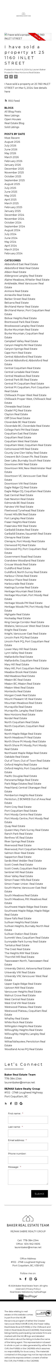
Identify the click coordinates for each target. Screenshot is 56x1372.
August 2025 (12, 184)
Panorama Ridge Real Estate (21, 780)
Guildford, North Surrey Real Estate (25, 572)
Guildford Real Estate (17, 568)
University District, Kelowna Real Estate (27, 968)
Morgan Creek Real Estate (20, 695)
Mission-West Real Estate (19, 687)
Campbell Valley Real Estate (21, 341)
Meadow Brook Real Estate (20, 672)
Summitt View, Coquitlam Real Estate (26, 937)
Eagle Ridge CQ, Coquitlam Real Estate (27, 491)
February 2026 (13, 161)
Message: (13, 1167)
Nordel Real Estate (15, 718)
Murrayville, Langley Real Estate (23, 710)
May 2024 (10, 241)
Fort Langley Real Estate (19, 518)
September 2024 (14, 226)
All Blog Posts (12, 111)
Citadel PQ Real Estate (18, 410)
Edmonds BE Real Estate (19, 502)
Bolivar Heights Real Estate (20, 318)
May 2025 (10, 195)
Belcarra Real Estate (16, 302)
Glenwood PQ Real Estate (20, 545)
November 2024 (14, 218)
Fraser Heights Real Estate (20, 522)
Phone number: (17, 1153)
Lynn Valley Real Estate (18, 652)
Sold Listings (11, 127)
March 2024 (11, 249)
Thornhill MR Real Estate (19, 957)
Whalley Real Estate (16, 1018)
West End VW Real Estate (19, 1003)
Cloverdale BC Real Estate (20, 422)
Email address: (16, 1140)
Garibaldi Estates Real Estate (21, 529)
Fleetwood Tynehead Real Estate (24, 510)
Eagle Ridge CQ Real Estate (20, 487)
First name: (14, 1113)
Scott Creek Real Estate (18, 864)
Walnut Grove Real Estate (20, 995)
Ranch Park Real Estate (18, 833)
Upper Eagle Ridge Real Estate (23, 983)
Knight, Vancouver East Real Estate (25, 633)
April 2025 (10, 199)
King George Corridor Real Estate (24, 622)
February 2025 (13, 207)
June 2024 (10, 238)
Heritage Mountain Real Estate (22, 591)
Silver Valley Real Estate (18, 876)
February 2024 (13, 253)
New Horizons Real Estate (27, 72)
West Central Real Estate (19, 999)
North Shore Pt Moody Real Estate (25, 741)
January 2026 (12, 164)
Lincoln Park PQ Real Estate (21, 637)
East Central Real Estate (18, 495)
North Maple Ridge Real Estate (23, 733)
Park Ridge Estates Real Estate (22, 783)
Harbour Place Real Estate (20, 579)
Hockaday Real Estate (17, 618)
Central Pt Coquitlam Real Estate (24, 383)
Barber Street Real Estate (19, 299)
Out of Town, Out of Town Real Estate (27, 760)
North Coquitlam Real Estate (21, 722)
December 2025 (14, 168)
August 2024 (12, 230)
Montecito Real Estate (17, 691)
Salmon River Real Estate (19, 853)
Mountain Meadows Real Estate (23, 703)
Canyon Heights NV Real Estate (23, 345)
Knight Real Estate (15, 629)
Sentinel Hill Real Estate (18, 872)
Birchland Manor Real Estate (21, 306)
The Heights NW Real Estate (21, 953)
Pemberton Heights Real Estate (23, 795)
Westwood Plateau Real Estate (23, 1007)
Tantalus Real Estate (16, 945)
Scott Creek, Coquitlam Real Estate (25, 868)
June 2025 (10, 191)
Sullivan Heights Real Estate (21, 922)
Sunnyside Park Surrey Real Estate (25, 941)
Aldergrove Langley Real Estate (23, 275)
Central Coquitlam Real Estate (22, 368)
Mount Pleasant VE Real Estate (23, 699)
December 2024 (14, 215)
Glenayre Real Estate (17, 537)
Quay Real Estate (14, 826)
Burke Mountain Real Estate (21, 329)
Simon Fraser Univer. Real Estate (23, 883)
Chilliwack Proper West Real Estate (25, 395)
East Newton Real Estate (19, 499)
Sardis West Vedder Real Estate (23, 860)
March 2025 (11, 203)
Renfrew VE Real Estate (18, 837)
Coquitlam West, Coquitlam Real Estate (28, 445)
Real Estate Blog (14, 123)
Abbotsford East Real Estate (21, 264)
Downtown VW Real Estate (20, 483)
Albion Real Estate (15, 272)
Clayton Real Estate (16, 414)
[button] (5, 1103)
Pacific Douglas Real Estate (20, 776)
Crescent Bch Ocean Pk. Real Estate (26, 456)
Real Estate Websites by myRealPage (28, 1292)
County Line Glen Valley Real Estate (25, 452)
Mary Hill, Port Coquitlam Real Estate (26, 668)
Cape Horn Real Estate (18, 352)
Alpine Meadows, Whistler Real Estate (26, 279)
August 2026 (12, 141)
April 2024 (10, 245)
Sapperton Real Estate (18, 857)
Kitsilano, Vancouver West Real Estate (26, 626)
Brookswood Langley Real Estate (24, 325)
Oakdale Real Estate (16, 756)
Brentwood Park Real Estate (21, 322)
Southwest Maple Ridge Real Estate (25, 906)
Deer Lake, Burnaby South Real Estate (27, 460)
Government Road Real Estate (22, 556)
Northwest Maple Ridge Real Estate (25, 753)
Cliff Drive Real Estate (17, 418)
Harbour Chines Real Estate (20, 576)
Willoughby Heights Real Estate (23, 1030)
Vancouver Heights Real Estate (23, 991)
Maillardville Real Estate (18, 656)
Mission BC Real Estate (17, 679)
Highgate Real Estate (17, 614)
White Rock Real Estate (18, 1022)
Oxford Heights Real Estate (20, 764)
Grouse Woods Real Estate (20, 564)
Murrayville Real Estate (18, 706)
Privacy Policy (33, 1289)
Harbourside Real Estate (19, 583)
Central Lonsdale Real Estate (21, 372)
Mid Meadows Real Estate (19, 676)
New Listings (11, 115)
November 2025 (14, 172)
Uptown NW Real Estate (19, 987)
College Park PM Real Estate (21, 429)
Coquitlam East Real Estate (20, 433)
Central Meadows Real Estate (21, 376)
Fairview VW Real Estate (18, 506)
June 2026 (10, 149)
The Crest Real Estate (17, 949)
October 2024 (12, 222)
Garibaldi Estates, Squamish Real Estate (27, 533)
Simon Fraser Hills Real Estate (22, 880)
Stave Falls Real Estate (17, 918)
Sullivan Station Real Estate (20, 934)
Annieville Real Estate (17, 295)
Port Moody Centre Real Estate (23, 814)
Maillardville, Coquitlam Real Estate (25, 660)
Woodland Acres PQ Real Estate (23, 1049)
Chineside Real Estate (17, 406)
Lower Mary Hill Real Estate (20, 649)
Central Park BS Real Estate (21, 379)
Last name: (14, 1126)
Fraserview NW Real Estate (20, 526)
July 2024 (10, 234)
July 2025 (10, 188)
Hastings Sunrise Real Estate (21, 587)
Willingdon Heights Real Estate (23, 1026)
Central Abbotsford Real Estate (23, 356)
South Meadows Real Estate (21, 895)
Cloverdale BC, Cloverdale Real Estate (27, 425)
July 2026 (10, 145)
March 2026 (11, 157)
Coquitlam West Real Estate (21, 441)
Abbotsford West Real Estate (21, 268)
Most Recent (12, 138)
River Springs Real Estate (19, 841)
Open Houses (12, 119)
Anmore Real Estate (16, 291)
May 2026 (10, 153)
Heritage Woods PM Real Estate (23, 603)
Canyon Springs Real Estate (20, 348)
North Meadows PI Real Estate (22, 737)
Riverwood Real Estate (18, 845)
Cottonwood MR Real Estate (21, 449)
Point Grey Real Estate (18, 806)
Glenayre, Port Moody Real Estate (24, 541)
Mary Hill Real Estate (16, 664)
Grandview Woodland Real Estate (24, 560)
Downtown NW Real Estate (20, 464)
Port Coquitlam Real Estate (20, 810)
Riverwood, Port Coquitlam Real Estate (27, 849)
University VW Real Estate (19, 972)
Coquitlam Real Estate (17, 437)
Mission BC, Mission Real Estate (22, 683)
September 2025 (14, 180)
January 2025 (12, 211)
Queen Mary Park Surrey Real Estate (26, 830)
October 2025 (12, 176)
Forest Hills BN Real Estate (20, 514)
